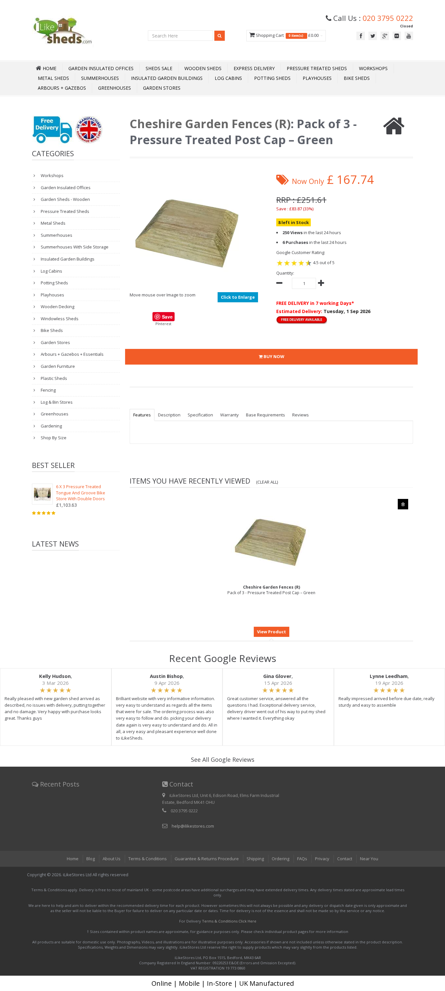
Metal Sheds (53, 78)
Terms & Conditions (147, 859)
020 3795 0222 (388, 18)
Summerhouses (100, 78)
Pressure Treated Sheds (317, 68)
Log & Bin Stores (56, 402)
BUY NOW (273, 356)
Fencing (48, 390)
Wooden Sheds (203, 68)
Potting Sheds (272, 78)
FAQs (302, 859)
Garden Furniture (57, 366)
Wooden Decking (57, 306)
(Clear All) (267, 482)
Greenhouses (114, 88)
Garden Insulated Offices (101, 68)
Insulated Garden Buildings (167, 78)
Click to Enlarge (238, 297)
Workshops (373, 68)
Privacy (322, 859)
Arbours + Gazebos (62, 88)
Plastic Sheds (53, 378)
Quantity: (285, 273)
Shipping (255, 859)
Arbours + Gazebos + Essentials (72, 354)
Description (169, 415)
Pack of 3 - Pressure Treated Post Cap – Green (271, 589)
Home (73, 859)
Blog (90, 859)
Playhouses (317, 78)
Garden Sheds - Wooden (65, 199)
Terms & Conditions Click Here (229, 921)
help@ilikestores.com (193, 826)
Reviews (300, 415)
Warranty (229, 415)
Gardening (51, 426)
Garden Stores (161, 88)
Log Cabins (228, 78)
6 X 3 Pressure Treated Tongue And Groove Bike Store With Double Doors (80, 493)
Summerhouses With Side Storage (74, 247)
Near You (369, 859)
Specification (200, 415)
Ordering (280, 859)
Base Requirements (265, 415)
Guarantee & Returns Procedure (207, 859)
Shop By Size (53, 438)
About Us (112, 859)
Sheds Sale (159, 68)
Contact (344, 859)
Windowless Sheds (59, 319)
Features (142, 415)
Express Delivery (254, 68)
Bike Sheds (357, 78)
